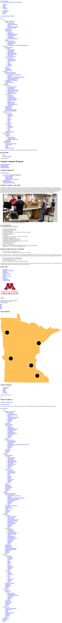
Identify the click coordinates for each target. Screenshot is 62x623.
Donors (6, 611)
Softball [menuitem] (9, 119)
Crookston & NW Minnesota (10, 548)
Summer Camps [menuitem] (8, 141)
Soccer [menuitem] (9, 118)
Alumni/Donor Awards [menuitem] (9, 148)
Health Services (11, 529)
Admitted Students (8, 486)
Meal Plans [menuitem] (10, 64)
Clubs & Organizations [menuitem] (12, 86)
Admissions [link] (5, 46)
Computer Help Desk (7, 156)
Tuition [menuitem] (9, 61)
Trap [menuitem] (9, 121)
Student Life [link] (5, 84)
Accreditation (10, 431)
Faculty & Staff (6, 279)
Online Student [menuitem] (11, 51)
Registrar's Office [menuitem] (11, 103)
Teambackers (7, 584)
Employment (5, 272)
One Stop (5, 12)
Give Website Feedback (5, 404)
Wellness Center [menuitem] (11, 92)
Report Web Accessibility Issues (6, 402)
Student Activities (11, 518)
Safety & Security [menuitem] (8, 108)
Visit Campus (7, 485)
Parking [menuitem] (9, 25)
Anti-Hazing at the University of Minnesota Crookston (18, 444)
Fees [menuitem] (9, 62)
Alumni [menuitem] (6, 145)
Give (1, 397)
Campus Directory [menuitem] (11, 23)
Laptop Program (6, 174)
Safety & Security (8, 547)
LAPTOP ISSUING (4, 165)
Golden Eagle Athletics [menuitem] (12, 93)
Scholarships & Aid (11, 536)
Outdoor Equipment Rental (13, 519)
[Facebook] (31, 304)
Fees (9, 474)
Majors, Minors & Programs (10, 493)
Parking (9, 415)
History (6, 438)
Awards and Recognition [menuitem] (12, 38)
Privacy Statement (3, 408)
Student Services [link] (8, 94)
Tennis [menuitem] (9, 120)
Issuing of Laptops (8, 177)
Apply (6, 483)
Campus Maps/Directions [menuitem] (12, 24)
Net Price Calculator (12, 471)
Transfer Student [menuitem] (11, 50)
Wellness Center (11, 521)
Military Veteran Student (12, 461)
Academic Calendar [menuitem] (9, 82)
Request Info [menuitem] (7, 68)
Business (9, 496)
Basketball (10, 556)
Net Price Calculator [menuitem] (12, 59)
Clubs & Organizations (12, 516)
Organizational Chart (12, 430)
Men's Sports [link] (7, 123)
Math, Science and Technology (14, 499)
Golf (9, 560)
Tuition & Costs (11, 427)
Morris (4, 6)
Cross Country (10, 558)
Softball (9, 562)
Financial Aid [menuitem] (10, 58)
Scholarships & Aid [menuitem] (11, 102)
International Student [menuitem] (12, 52)
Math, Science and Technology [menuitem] (14, 78)
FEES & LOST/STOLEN (5, 164)
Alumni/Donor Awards (9, 612)
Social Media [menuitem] (7, 140)
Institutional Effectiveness (13, 429)
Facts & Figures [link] (8, 31)
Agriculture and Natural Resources (14, 495)
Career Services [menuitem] (11, 96)
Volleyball (10, 565)
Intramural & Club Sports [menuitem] (12, 91)
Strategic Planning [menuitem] (11, 37)
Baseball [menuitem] (9, 125)
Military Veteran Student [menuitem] (12, 53)
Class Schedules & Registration (11, 505)
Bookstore (5, 271)
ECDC (4, 277)
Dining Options (8, 544)
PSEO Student (10, 462)
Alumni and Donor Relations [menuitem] (10, 143)
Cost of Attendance (11, 472)
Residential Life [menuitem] (8, 107)
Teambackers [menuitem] (7, 132)
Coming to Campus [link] (9, 22)
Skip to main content (4, 1)
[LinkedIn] (31, 307)
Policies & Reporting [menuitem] (9, 40)
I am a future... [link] (8, 48)
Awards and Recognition (12, 433)
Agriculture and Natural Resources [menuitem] (14, 74)
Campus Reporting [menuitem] (11, 43)
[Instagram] (31, 305)
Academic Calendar (6, 273)
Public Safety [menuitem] (10, 44)
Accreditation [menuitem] (10, 36)
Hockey (9, 576)
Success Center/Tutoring (12, 532)
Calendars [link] (7, 135)
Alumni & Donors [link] (6, 142)
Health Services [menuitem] (11, 95)
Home (4, 155)
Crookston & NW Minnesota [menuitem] (10, 109)
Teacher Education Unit (12, 500)
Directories (5, 11)
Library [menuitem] (6, 83)
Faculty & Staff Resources (8, 181)
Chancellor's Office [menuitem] (9, 29)
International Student (12, 460)
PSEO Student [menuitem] (10, 55)
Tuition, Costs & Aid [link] (9, 57)
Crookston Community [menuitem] (12, 27)
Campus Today (6, 10)
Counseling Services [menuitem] (12, 97)
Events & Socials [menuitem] (8, 144)
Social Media (7, 600)
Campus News (8, 590)
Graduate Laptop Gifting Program (11, 179)
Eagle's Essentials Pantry (12, 538)
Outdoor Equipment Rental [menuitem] (13, 90)
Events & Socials (8, 609)
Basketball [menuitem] (10, 114)
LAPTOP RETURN (4, 166)
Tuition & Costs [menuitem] (11, 33)
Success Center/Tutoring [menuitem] (12, 98)
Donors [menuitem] (6, 146)
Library (4, 274)
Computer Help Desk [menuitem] (12, 99)
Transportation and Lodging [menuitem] (13, 26)
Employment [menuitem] (7, 28)
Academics (5, 492)
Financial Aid (10, 470)
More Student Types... (12, 464)
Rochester (5, 7)
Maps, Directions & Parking (8, 270)
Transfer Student (11, 458)
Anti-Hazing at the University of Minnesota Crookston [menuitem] (18, 45)
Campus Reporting (11, 442)
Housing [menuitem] (9, 63)
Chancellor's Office (9, 424)
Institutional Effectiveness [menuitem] (13, 34)
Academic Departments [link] (9, 73)
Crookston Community (12, 418)
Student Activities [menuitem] (11, 88)
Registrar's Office (11, 537)
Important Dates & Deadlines (10, 549)
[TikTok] (31, 309)
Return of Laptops (8, 178)
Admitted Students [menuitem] (8, 70)
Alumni (6, 610)
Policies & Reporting (9, 439)
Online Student (11, 459)
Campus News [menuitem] (8, 134)
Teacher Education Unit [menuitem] (12, 79)
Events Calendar (11, 517)
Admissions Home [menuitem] (8, 47)
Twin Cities (5, 8)
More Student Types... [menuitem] (12, 56)
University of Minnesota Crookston (7, 15)
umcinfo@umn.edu (4, 302)
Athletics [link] (4, 111)
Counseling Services (12, 531)
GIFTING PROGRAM (5, 167)
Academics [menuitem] (5, 71)
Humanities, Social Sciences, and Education (16, 497)
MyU (4, 13)
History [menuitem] (6, 39)
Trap (9, 564)
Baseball (9, 572)
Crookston (5, 4)
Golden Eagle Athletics (12, 523)
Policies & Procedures (12, 441)
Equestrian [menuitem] (10, 116)
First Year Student (11, 457)
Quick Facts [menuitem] (10, 32)
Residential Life (8, 546)
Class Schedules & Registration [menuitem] (11, 80)
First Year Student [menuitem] (11, 49)
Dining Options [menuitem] (8, 106)
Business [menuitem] (9, 75)
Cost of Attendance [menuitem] (11, 60)
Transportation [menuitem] (10, 105)
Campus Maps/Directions (12, 414)
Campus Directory (11, 413)
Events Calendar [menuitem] (11, 87)
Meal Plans (10, 477)
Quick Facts (5, 269)
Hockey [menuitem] (9, 129)
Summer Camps (8, 601)
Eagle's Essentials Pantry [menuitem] (12, 104)
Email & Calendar (6, 280)
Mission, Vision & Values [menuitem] (10, 21)
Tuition (9, 473)
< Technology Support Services (9, 182)
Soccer (9, 561)
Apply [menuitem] (6, 67)
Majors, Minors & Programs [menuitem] (10, 72)
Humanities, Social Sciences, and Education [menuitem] (16, 76)
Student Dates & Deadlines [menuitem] (13, 139)
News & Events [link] (6, 133)
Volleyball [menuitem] (10, 122)
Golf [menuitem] (9, 117)
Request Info (7, 484)
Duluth (4, 5)
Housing (9, 476)
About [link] (4, 20)
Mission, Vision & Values (10, 411)
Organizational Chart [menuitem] (12, 35)
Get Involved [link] (7, 85)
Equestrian (10, 559)
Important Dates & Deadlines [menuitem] (10, 110)
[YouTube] (31, 306)
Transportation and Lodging (13, 416)
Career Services (11, 530)
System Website (6, 387)
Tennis (9, 563)
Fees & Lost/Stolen (9, 176)
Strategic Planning (11, 432)
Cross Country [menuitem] (10, 115)
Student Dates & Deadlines (13, 595)
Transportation (10, 539)
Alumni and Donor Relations (10, 608)
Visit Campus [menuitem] (7, 69)
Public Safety (10, 443)
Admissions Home (8, 455)
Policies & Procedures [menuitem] (12, 41)
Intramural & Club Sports (12, 520)
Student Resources (6, 180)
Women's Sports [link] (8, 113)
